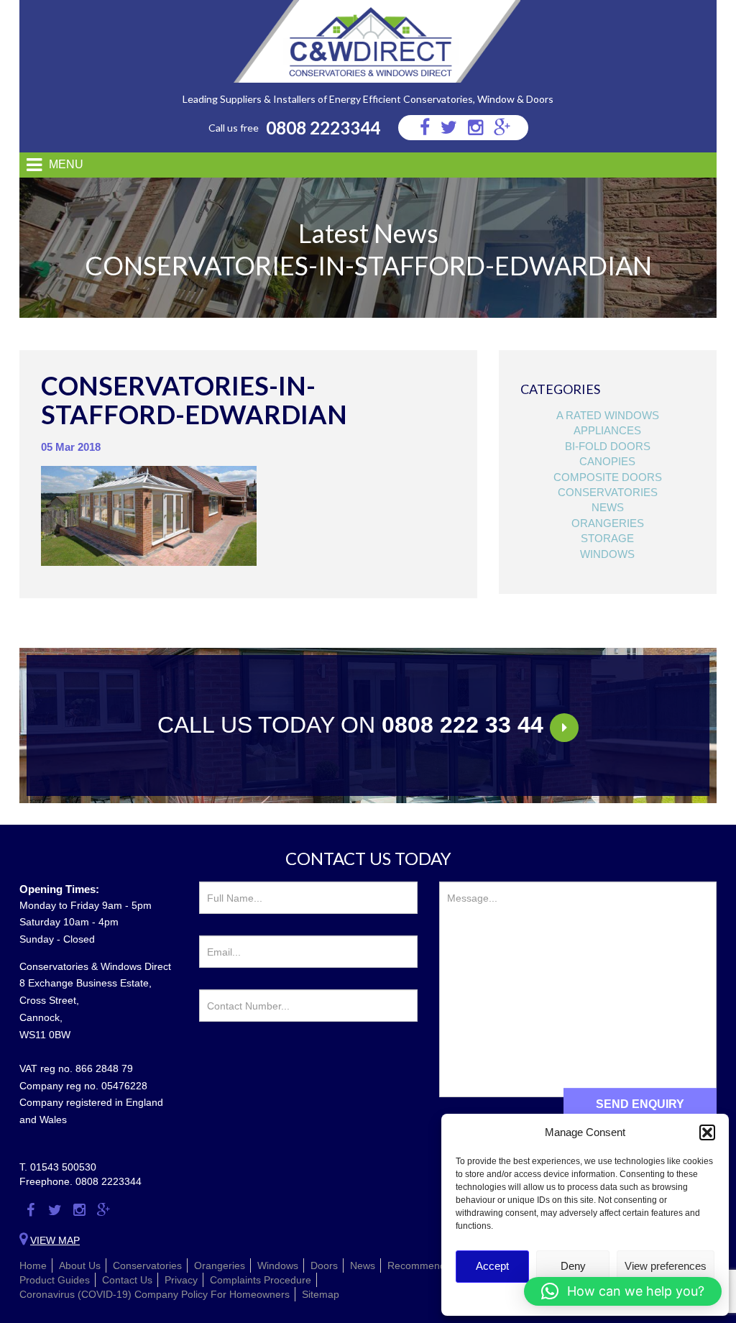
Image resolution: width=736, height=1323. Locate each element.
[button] (707, 1132)
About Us (80, 1265)
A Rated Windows (607, 415)
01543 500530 (63, 1167)
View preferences (666, 1266)
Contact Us (127, 1280)
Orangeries (607, 523)
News (608, 507)
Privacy (181, 1280)
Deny (573, 1266)
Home (33, 1265)
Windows (607, 554)
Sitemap (320, 1294)
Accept (492, 1266)
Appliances (607, 430)
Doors (324, 1265)
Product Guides (54, 1280)
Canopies (607, 461)
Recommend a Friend (437, 1265)
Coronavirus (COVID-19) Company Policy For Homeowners (154, 1294)
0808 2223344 (323, 127)
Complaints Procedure (260, 1280)
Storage (607, 538)
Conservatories (608, 492)
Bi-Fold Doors (607, 446)
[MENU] (28, 165)
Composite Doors (607, 477)
